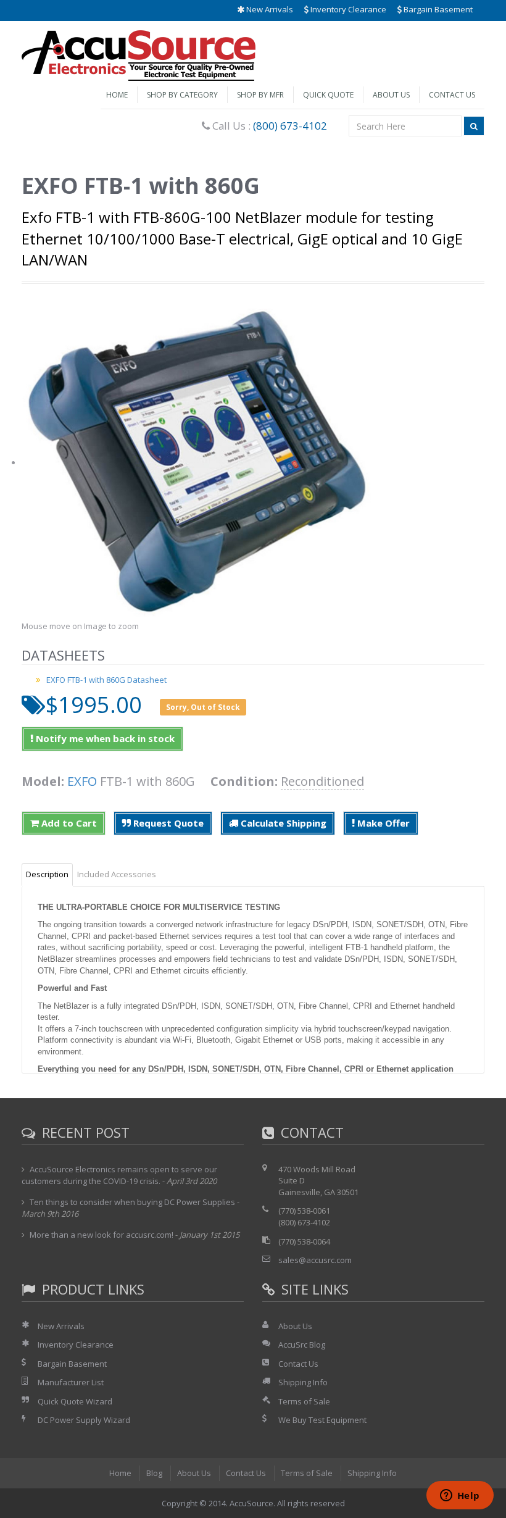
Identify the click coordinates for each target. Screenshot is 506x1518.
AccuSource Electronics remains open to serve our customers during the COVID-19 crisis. (119, 1175)
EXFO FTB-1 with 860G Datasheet (106, 679)
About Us (391, 95)
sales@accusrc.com (315, 1260)
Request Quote (167, 823)
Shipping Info (303, 1382)
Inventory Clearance (347, 9)
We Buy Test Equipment (322, 1419)
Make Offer (382, 823)
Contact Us (452, 95)
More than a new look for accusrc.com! (101, 1234)
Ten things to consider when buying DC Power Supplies (132, 1201)
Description (47, 874)
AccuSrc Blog (301, 1344)
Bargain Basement (437, 9)
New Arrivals (268, 9)
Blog (154, 1472)
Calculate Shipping (282, 823)
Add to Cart (68, 823)
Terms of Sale (304, 1401)
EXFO (82, 781)
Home (117, 95)
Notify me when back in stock (104, 738)
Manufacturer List (71, 1382)
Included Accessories (116, 874)
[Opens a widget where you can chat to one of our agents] (460, 1496)
